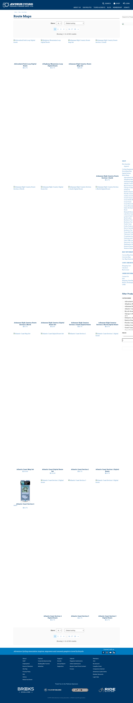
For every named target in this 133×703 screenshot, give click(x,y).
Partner (40, 658)
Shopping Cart (126, 266)
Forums (72, 669)
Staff (24, 661)
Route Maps (125, 175)
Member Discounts (98, 674)
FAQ (123, 278)
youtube (110, 652)
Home (15, 12)
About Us (77, 7)
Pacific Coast (128, 224)
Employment (26, 663)
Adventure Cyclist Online (100, 671)
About (25, 658)
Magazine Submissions (76, 661)
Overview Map (126, 257)
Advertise (40, 666)
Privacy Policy (26, 671)
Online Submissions (75, 663)
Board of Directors (28, 666)
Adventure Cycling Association (18, 5)
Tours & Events (99, 7)
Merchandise (126, 164)
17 (72, 29)
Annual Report (61, 663)
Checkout (125, 268)
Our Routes (87, 7)
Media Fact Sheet (27, 679)
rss (114, 652)
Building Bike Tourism (44, 663)
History (25, 677)
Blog (109, 7)
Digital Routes (126, 173)
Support (59, 658)
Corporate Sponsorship (44, 661)
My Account (125, 270)
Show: (53, 23)
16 (69, 29)
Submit (72, 658)
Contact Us (125, 276)
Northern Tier (128, 220)
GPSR (123, 284)
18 (75, 29)
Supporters (60, 666)
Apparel (126, 166)
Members (96, 658)
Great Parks (127, 202)
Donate (126, 7)
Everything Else (127, 171)
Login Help (96, 677)
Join (94, 661)
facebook (103, 652)
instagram (107, 652)
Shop (19, 12)
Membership (117, 7)
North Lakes (128, 218)
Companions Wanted (98, 669)
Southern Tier (128, 230)
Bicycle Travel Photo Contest (78, 666)
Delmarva (127, 189)
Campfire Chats (97, 666)
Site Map (25, 669)
